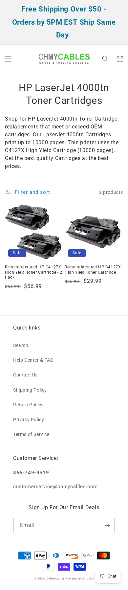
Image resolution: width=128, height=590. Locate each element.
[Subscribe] (107, 525)
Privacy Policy (28, 419)
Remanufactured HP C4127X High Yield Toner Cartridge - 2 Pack (33, 272)
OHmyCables (56, 578)
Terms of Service (31, 434)
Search (21, 345)
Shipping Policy (30, 390)
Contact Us (25, 374)
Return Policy (28, 404)
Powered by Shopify (80, 578)
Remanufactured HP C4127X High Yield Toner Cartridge (93, 270)
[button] (8, 59)
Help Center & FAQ (33, 360)
